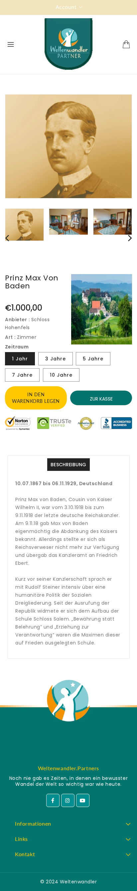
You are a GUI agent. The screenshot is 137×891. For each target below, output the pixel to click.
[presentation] (7, 238)
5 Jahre (93, 358)
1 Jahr (20, 358)
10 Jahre (61, 375)
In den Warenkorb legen (36, 398)
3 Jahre (55, 358)
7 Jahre (22, 375)
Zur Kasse (101, 399)
